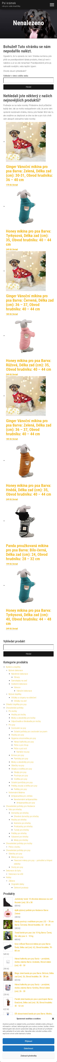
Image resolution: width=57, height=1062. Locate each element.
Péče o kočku (14, 847)
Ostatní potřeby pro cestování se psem (30, 731)
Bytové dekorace (16, 670)
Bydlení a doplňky (13, 667)
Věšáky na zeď (20, 701)
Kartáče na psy (23, 752)
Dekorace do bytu (13, 870)
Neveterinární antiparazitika (25, 799)
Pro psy (12, 725)
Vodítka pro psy (20, 779)
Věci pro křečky (15, 809)
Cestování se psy (18, 728)
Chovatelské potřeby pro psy (18, 850)
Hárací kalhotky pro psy (24, 741)
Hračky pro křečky (19, 819)
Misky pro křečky (21, 840)
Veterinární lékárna (17, 792)
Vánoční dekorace (24, 691)
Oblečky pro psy (15, 853)
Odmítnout (28, 1048)
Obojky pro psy (20, 772)
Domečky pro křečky (20, 813)
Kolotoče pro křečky (22, 823)
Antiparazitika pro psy (26, 802)
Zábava (12, 881)
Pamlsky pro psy (21, 758)
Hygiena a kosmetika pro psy (23, 738)
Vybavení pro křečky (19, 836)
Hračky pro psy (17, 735)
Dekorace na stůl (16, 874)
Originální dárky (17, 884)
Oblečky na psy (17, 765)
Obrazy (17, 677)
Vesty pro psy (17, 867)
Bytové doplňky (15, 694)
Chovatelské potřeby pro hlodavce (20, 806)
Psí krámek (9, 3)
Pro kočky (13, 711)
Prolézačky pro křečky (23, 826)
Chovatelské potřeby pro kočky (19, 843)
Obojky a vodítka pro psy (21, 769)
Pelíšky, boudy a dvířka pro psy (24, 786)
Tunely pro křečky (21, 830)
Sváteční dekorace (19, 684)
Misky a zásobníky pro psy (22, 762)
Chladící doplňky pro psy (16, 704)
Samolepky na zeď (19, 680)
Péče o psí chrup (21, 745)
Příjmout (28, 1041)
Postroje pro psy (21, 775)
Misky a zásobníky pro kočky (23, 718)
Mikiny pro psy (17, 857)
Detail (15, 185)
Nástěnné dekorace (19, 674)
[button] (53, 1018)
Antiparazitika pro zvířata (21, 796)
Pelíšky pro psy (20, 789)
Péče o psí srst (20, 748)
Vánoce (17, 687)
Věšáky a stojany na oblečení (23, 697)
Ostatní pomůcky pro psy (22, 782)
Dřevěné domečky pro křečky (26, 816)
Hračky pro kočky (18, 714)
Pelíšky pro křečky (19, 833)
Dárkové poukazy (21, 887)
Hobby (8, 877)
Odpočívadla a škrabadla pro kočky (26, 721)
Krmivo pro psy (17, 755)
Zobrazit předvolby (28, 1056)
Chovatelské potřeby (14, 708)
